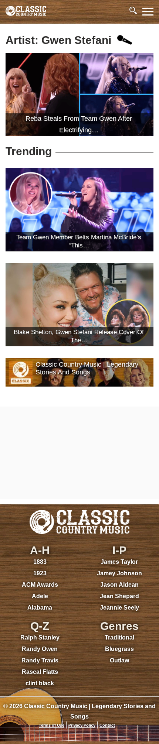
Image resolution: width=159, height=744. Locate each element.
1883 (40, 562)
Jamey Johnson (119, 573)
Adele (40, 596)
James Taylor (119, 562)
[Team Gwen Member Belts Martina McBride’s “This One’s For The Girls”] (79, 209)
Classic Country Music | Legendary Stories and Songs (86, 368)
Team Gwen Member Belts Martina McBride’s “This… (78, 241)
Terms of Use (51, 725)
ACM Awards (40, 585)
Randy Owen (40, 649)
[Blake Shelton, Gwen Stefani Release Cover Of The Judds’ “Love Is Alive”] (79, 304)
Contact (107, 725)
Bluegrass (119, 649)
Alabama (39, 607)
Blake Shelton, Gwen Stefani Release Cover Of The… (79, 336)
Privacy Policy (81, 725)
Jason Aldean (119, 585)
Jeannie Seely (119, 607)
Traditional (119, 637)
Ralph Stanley (40, 637)
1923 (40, 573)
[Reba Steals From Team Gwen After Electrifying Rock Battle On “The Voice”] (79, 94)
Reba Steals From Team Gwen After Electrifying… (79, 124)
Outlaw (119, 660)
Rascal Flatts (40, 672)
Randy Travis (39, 660)
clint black (40, 683)
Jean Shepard (119, 596)
